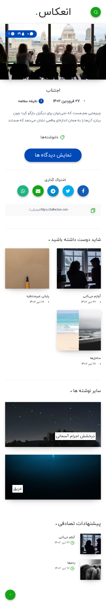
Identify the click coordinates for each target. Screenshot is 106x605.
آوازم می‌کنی (92, 296)
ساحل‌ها (95, 358)
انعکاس (55, 12)
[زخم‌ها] (90, 569)
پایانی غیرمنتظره (37, 296)
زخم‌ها (71, 563)
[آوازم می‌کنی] (90, 544)
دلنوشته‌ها (49, 137)
